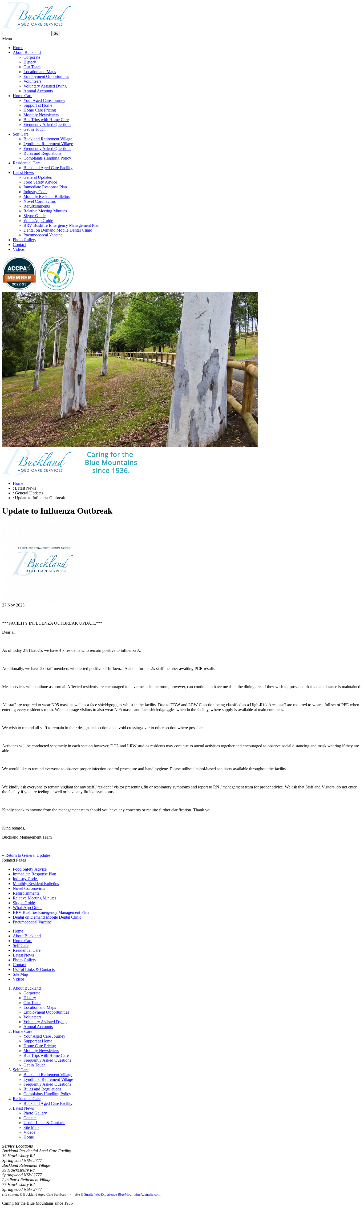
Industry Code (35, 191)
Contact (19, 244)
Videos (19, 249)
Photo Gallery (24, 239)
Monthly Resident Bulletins (46, 196)
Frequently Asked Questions (47, 124)
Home (18, 47)
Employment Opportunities (46, 76)
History (29, 62)
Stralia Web (92, 1194)
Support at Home (37, 105)
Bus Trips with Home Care (46, 119)
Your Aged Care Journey (44, 100)
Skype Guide (34, 215)
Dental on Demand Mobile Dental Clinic (57, 230)
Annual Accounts (38, 91)
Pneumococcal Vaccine (42, 235)
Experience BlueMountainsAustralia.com (130, 1194)
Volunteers (32, 81)
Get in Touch (34, 129)
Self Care (21, 134)
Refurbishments (36, 206)
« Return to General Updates (26, 855)
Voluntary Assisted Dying (45, 86)
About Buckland (27, 52)
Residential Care (27, 163)
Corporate (31, 57)
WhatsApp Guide (38, 220)
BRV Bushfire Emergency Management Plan (61, 225)
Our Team (32, 67)
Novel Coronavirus (39, 201)
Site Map (20, 974)
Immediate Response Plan (45, 187)
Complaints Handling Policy (47, 158)
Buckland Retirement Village (47, 139)
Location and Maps (39, 71)
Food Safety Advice (40, 182)
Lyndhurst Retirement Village (48, 143)
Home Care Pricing (39, 110)
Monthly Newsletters (41, 115)
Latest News (23, 172)
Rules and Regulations (42, 153)
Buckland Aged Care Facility (47, 167)
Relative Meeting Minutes (45, 211)
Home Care (22, 95)
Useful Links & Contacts (34, 969)
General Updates (37, 177)
